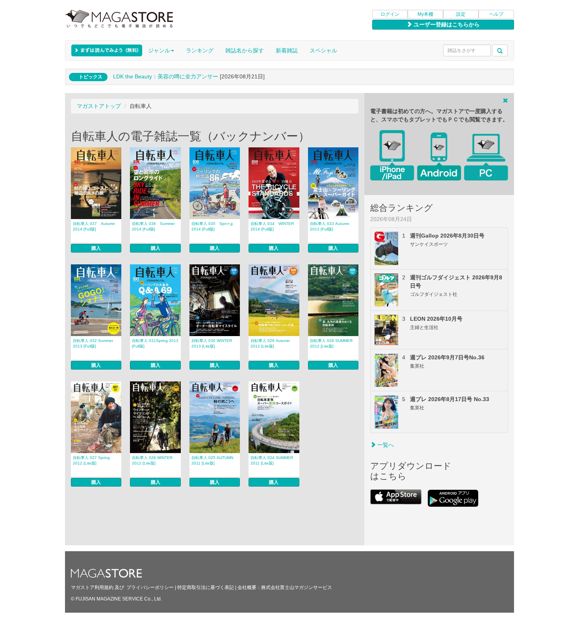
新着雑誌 (287, 50)
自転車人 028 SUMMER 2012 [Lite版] (331, 343)
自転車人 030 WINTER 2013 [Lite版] (211, 343)
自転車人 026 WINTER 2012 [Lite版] (152, 460)
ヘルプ (496, 14)
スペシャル (323, 50)
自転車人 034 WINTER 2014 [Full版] (272, 226)
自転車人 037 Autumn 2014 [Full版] (94, 226)
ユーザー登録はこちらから (446, 24)
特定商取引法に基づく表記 (205, 587)
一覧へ (385, 445)
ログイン (389, 14)
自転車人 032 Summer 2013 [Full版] (93, 343)
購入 (96, 248)
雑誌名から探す (244, 50)
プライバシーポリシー (150, 587)
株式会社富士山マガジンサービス (296, 587)
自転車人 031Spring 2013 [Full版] (155, 343)
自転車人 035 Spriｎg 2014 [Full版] (212, 226)
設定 (461, 14)
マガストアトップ (99, 106)
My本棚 (425, 14)
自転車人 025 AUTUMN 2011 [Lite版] (212, 460)
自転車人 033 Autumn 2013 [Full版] (329, 226)
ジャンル (159, 50)
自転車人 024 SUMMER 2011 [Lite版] (272, 460)
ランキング (199, 50)
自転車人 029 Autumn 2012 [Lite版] (270, 343)
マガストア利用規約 (92, 587)
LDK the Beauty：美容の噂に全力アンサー (165, 76)
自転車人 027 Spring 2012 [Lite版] (91, 460)
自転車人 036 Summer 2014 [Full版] (153, 226)
